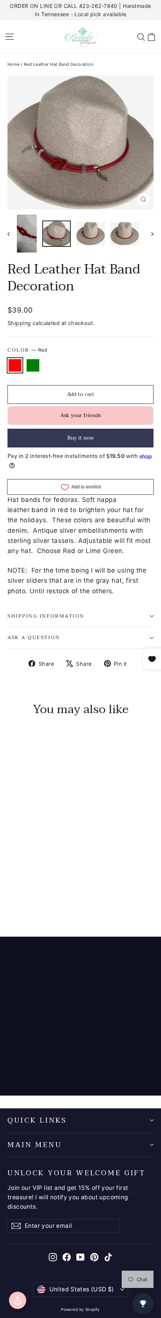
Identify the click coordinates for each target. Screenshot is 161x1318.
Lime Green (32, 365)
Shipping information (46, 616)
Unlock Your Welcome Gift (76, 1172)
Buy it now (80, 438)
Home (13, 64)
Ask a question (33, 637)
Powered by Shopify (80, 1309)
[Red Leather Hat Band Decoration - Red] (11, 899)
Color (27, 350)
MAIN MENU (34, 1145)
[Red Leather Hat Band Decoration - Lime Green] (19, 899)
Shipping (19, 323)
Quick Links (37, 1120)
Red (14, 365)
